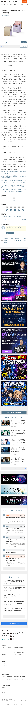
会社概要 (4, 687)
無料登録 (24, 1)
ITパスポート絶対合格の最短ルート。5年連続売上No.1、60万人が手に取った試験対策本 (15, 240)
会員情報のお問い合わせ (19, 676)
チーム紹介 (4, 663)
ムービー (16, 4)
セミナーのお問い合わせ (7, 679)
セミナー (3, 4)
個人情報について (5, 692)
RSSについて (17, 650)
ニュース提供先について (19, 652)
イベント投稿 (4, 668)
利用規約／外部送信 (18, 647)
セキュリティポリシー (6, 690)
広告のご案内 (4, 665)
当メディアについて (18, 654)
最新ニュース (5, 46)
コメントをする (10, 233)
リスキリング (22, 4)
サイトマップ (4, 652)
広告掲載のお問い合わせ (19, 679)
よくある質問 (4, 650)
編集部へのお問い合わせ (7, 676)
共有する (24, 42)
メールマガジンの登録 (6, 647)
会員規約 (4, 654)
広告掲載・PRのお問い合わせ (13, 623)
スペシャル (9, 4)
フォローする (24, 46)
